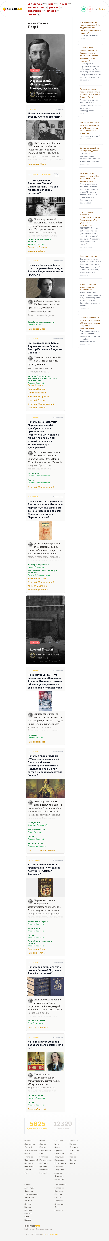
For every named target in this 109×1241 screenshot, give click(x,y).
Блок (41, 1153)
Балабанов (59, 1188)
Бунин (57, 1147)
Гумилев (43, 1166)
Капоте (27, 1220)
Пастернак (59, 1160)
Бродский (59, 1153)
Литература (34, 175)
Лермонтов (29, 1144)
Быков (72, 1163)
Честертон (29, 1197)
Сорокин (74, 1141)
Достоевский (30, 1150)
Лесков (42, 1144)
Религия (32, 109)
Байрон (27, 1184)
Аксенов (58, 1173)
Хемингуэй (29, 1188)
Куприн (42, 1147)
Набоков (43, 1163)
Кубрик (57, 1197)
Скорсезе (58, 1200)
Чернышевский (31, 1160)
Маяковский (45, 1150)
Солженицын (60, 1163)
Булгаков (43, 1157)
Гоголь (27, 1153)
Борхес (27, 1207)
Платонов (44, 1169)
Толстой (28, 1147)
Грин (56, 1144)
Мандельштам (45, 1160)
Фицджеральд (31, 1194)
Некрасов (28, 1166)
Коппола (58, 1194)
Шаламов (58, 1166)
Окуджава (59, 1176)
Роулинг (28, 1213)
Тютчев (27, 1169)
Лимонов (74, 1147)
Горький (43, 1173)
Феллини (58, 1210)
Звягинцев (59, 1191)
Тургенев (28, 1157)
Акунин (73, 1153)
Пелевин (73, 1144)
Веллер (73, 1160)
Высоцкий (59, 1179)
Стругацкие (60, 1157)
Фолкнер (28, 1191)
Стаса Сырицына (50, 1234)
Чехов (42, 1141)
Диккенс (28, 1204)
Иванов (73, 1157)
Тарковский (60, 1184)
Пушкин (28, 1141)
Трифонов (59, 1169)
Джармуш (59, 1204)
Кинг (26, 1216)
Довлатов (74, 1150)
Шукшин (58, 1150)
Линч (56, 1207)
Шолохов (58, 1141)
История (46, 175)
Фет (26, 1173)
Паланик (28, 1210)
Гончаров (28, 1163)
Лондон (28, 1200)
